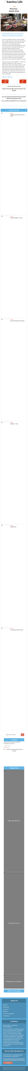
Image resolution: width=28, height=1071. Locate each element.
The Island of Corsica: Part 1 (16, 629)
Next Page (22, 81)
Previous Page (6, 81)
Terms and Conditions (8, 1013)
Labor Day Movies (14, 821)
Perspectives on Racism (14, 981)
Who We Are (6, 1007)
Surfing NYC (13, 526)
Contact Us (5, 1009)
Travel (14, 6)
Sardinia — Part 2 (14, 423)
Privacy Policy (6, 1015)
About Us (5, 1005)
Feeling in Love (14, 923)
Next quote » (7, 747)
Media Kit (5, 1011)
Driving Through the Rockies (17, 320)
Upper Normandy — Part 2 (16, 217)
